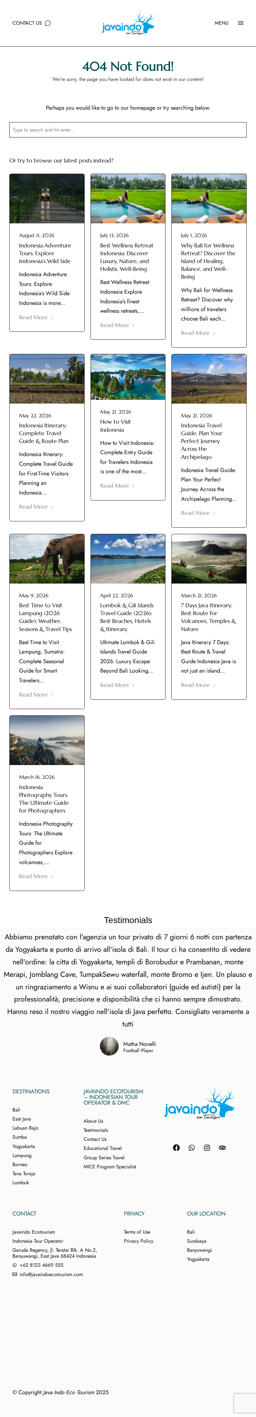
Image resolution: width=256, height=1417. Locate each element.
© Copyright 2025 (60, 1392)
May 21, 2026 (115, 412)
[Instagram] (207, 1148)
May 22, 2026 (35, 415)
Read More (33, 317)
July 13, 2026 (114, 235)
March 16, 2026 (37, 777)
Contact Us (27, 23)
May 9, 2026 (33, 595)
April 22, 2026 (116, 595)
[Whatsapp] (192, 1148)
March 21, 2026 (199, 595)
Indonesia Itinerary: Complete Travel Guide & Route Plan (43, 433)
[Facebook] (176, 1148)
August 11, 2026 (36, 235)
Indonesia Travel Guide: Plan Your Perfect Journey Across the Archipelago (201, 441)
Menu (222, 23)
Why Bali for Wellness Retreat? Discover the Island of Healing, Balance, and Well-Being (208, 261)
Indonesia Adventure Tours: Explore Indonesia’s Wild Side (45, 253)
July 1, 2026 (194, 235)
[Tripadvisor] (222, 1148)
